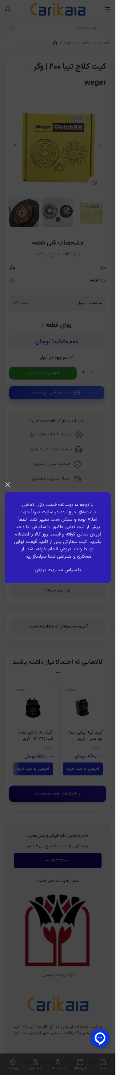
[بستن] (7, 484)
